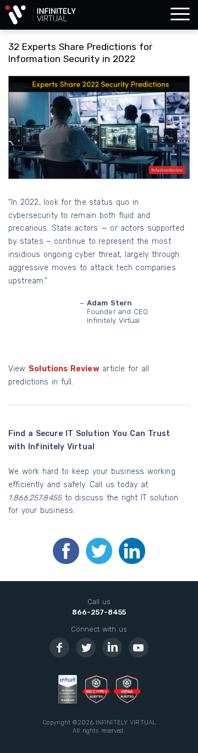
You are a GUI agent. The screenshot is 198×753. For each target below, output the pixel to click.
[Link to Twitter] (86, 647)
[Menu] (180, 15)
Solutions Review (64, 368)
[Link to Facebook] (59, 647)
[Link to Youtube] (138, 647)
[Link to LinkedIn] (112, 647)
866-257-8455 (99, 612)
